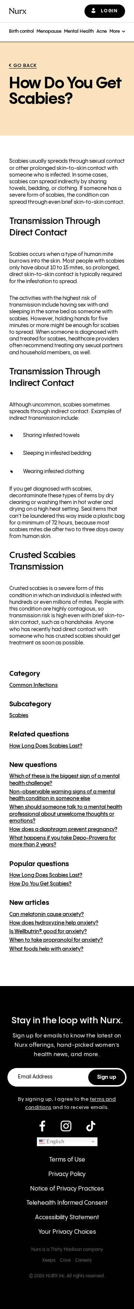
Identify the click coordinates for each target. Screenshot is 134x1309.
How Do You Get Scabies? (40, 884)
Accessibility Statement (67, 1217)
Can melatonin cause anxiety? (46, 914)
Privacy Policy (67, 1174)
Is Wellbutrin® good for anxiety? (48, 931)
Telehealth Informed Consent (67, 1203)
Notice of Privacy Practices (67, 1189)
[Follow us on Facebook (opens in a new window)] (42, 1126)
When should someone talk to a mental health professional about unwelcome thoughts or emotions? (65, 814)
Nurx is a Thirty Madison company (67, 1249)
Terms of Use (67, 1160)
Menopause (48, 31)
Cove (65, 1260)
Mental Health (79, 31)
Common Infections (33, 685)
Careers (83, 1260)
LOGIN (109, 11)
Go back (25, 65)
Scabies (18, 715)
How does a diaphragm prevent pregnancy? (63, 829)
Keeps (48, 1260)
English (54, 1141)
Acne (101, 31)
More (114, 31)
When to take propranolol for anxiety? (56, 940)
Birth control (21, 31)
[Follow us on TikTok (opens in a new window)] (90, 1126)
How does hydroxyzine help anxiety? (53, 923)
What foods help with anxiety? (46, 949)
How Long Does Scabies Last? (45, 746)
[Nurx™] (17, 11)
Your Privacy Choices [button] (67, 1232)
